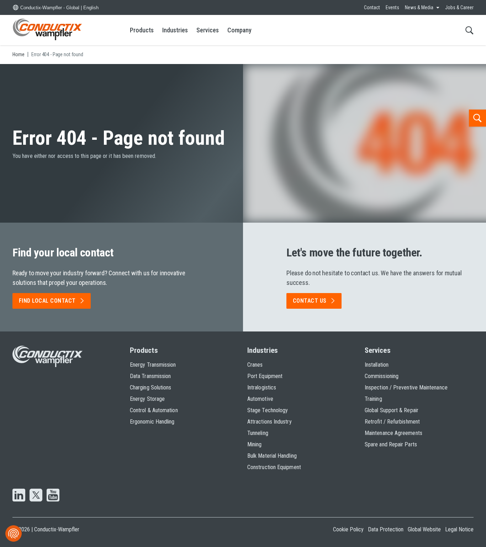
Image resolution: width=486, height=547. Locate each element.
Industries (175, 30)
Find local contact (47, 300)
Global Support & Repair (391, 410)
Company (239, 30)
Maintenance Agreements (393, 433)
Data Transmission (150, 376)
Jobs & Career (459, 7)
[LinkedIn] (18, 496)
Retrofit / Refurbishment (392, 421)
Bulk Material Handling (272, 455)
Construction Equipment (274, 467)
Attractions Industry (269, 421)
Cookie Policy (348, 529)
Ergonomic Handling (152, 421)
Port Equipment (264, 376)
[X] (36, 496)
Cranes (255, 364)
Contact (372, 7)
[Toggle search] (469, 30)
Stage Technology (267, 410)
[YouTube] (53, 496)
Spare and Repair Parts (391, 444)
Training (373, 398)
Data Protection (385, 529)
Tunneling (257, 433)
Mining (254, 444)
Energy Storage (147, 398)
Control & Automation (154, 410)
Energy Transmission (153, 364)
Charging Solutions (150, 387)
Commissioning (381, 376)
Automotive (260, 398)
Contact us (310, 300)
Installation (377, 364)
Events (392, 7)
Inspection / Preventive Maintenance (406, 387)
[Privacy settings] (13, 533)
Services (207, 30)
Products (142, 30)
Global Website (424, 529)
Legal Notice (459, 529)
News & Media (419, 7)
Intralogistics (261, 387)
